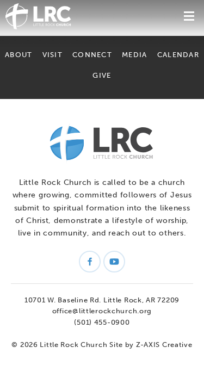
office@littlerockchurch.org (102, 311)
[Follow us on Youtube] (114, 261)
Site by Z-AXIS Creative (151, 344)
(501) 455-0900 (101, 322)
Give (101, 75)
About (18, 55)
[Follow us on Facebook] (90, 261)
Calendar (178, 55)
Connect (92, 55)
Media (134, 55)
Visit (52, 55)
